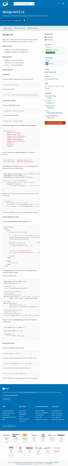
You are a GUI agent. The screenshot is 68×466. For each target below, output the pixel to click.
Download (50, 40)
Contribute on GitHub (40, 413)
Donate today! (6, 399)
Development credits (40, 419)
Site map (36, 464)
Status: (10, 395)
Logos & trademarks (24, 419)
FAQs (3, 419)
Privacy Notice (55, 417)
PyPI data (48, 47)
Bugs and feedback (40, 411)
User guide (5, 415)
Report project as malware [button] (55, 123)
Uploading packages (7, 413)
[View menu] (59, 3)
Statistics (21, 417)
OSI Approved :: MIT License (55, 113)
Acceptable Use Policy (57, 419)
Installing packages (7, 411)
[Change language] (63, 3)
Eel (31, 41)
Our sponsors (22, 421)
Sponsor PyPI (38, 417)
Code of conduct (56, 415)
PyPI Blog (21, 411)
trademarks (39, 462)
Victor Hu (51, 72)
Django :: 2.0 (50, 103)
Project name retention (8, 417)
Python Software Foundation (27, 392)
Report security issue (57, 413)
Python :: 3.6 (50, 118)
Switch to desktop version (9, 426)
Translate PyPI (38, 415)
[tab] (8, 28)
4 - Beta (49, 98)
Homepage (50, 37)
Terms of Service (56, 411)
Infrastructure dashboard (22, 413)
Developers (50, 108)
